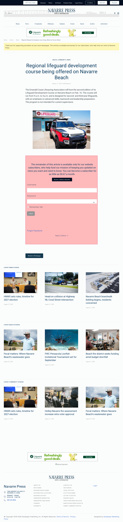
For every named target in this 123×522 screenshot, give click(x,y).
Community (38, 24)
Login (95, 486)
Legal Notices (79, 3)
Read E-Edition (60, 236)
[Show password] (94, 202)
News (27, 24)
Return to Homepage (34, 256)
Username (31, 185)
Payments (114, 3)
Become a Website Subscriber (62, 179)
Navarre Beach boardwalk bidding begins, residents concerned (99, 299)
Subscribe (102, 3)
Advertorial (103, 24)
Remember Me (36, 207)
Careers (37, 503)
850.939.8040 (11, 500)
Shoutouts (43, 3)
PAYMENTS (37, 506)
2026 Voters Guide (30, 3)
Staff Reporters (67, 83)
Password (31, 196)
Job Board (58, 3)
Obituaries (51, 24)
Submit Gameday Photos (72, 506)
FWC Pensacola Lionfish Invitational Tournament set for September (60, 357)
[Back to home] (61, 11)
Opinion (62, 24)
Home (18, 24)
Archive (92, 24)
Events (72, 24)
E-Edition (90, 3)
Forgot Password (34, 231)
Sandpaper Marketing (111, 517)
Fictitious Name (68, 3)
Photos (50, 3)
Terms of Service (62, 517)
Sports (82, 24)
